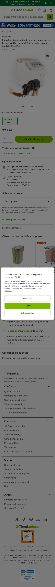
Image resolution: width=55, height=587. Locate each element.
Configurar (27, 298)
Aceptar (27, 306)
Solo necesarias (27, 313)
